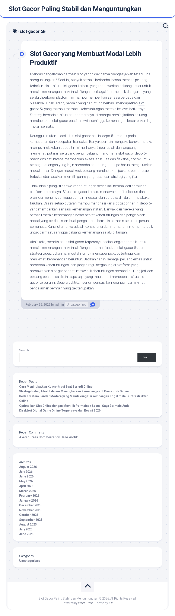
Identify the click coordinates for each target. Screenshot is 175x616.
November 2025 (30, 510)
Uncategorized (76, 304)
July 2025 (25, 529)
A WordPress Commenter (37, 437)
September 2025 (30, 519)
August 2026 (28, 467)
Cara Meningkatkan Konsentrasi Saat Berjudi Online (55, 386)
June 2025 (26, 534)
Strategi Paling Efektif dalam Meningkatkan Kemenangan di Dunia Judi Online (74, 391)
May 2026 (26, 481)
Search (24, 350)
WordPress (85, 603)
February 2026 (29, 495)
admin (59, 305)
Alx (111, 603)
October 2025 (28, 515)
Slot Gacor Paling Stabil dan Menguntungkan (75, 9)
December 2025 (30, 505)
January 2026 (28, 500)
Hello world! (69, 437)
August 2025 (28, 524)
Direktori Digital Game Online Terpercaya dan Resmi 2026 (60, 410)
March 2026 (27, 491)
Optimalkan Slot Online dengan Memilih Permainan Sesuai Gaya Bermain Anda (74, 405)
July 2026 (25, 471)
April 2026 (26, 486)
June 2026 (26, 476)
